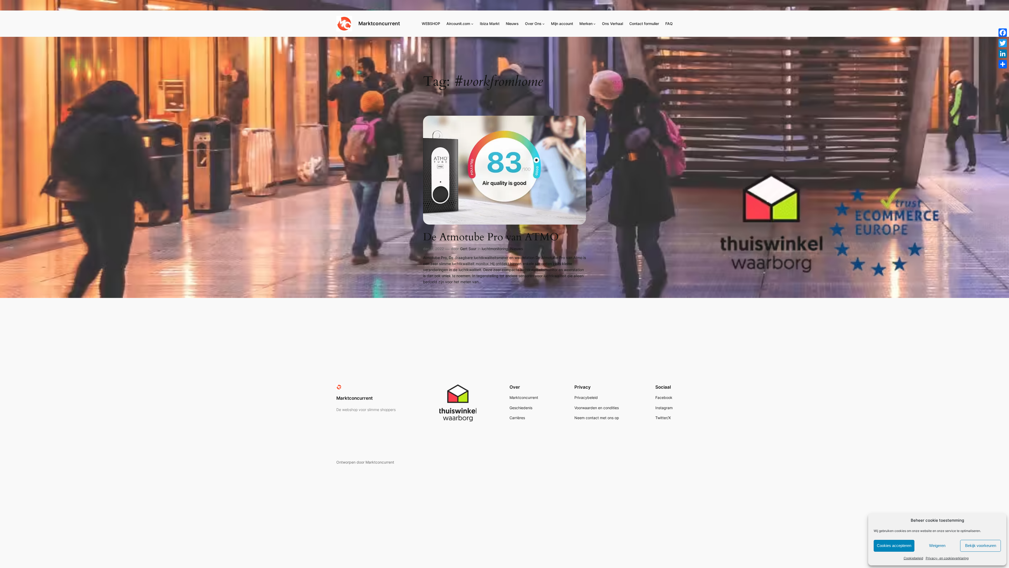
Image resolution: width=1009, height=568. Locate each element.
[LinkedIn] (1002, 53)
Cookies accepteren (894, 545)
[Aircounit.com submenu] (472, 24)
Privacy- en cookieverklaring (947, 558)
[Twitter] (1002, 43)
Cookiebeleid (913, 558)
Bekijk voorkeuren (980, 545)
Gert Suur (468, 248)
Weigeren (937, 545)
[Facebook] (1002, 32)
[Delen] (1002, 64)
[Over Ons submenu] (543, 24)
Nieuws (516, 248)
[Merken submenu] (594, 24)
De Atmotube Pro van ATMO (491, 237)
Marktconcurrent (379, 23)
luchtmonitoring (495, 248)
